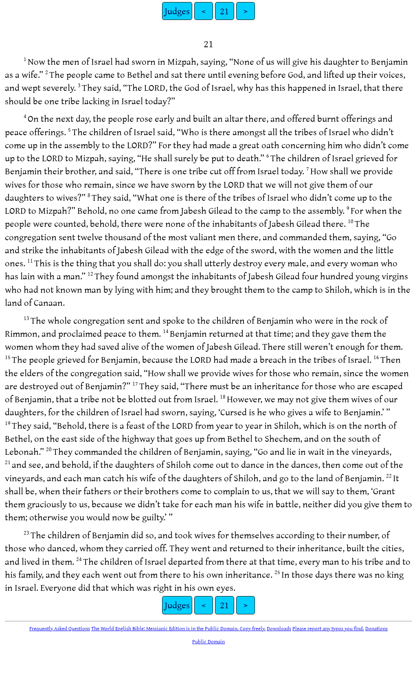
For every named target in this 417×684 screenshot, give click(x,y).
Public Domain (208, 641)
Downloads (279, 628)
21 (224, 11)
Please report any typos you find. (328, 628)
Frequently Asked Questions (59, 628)
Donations (376, 628)
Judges (177, 11)
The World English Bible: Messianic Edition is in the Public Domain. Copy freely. (178, 628)
